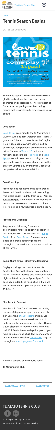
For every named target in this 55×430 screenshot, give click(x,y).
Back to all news (15, 386)
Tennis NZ (26, 151)
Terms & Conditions (12, 423)
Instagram (16, 413)
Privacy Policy (31, 423)
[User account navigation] (44, 5)
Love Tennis (9, 133)
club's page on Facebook (29, 341)
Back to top (42, 386)
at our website (26, 315)
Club (5, 15)
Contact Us (36, 337)
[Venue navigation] (50, 5)
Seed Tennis (23, 237)
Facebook (7, 413)
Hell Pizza (33, 154)
